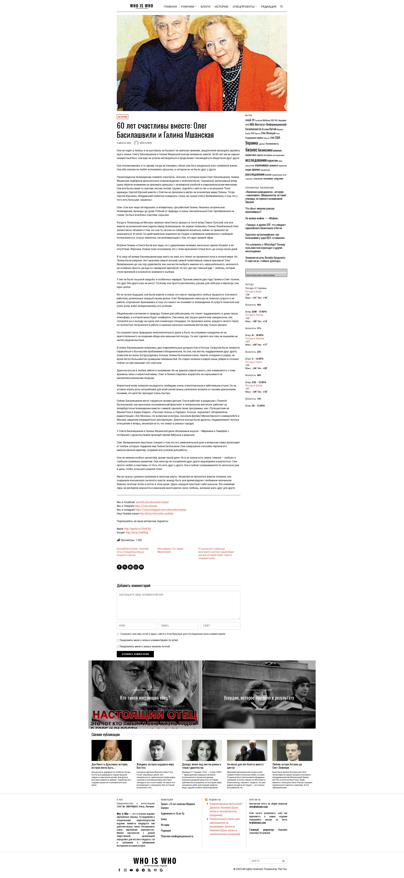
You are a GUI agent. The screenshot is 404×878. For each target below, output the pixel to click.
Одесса (258, 133)
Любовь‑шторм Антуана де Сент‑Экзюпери (287, 766)
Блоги (164, 819)
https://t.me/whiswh (146, 505)
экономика (268, 178)
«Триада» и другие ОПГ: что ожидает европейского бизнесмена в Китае (265, 226)
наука (248, 169)
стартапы (249, 178)
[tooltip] (119, 567)
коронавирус (262, 165)
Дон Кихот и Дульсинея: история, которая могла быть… (110, 766)
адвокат (261, 143)
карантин (272, 160)
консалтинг (249, 165)
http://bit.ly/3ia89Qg (137, 532)
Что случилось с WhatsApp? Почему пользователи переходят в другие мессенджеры (265, 248)
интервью (268, 155)
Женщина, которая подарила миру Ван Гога (155, 766)
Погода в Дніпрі (253, 385)
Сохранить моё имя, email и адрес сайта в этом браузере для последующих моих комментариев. (173, 634)
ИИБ (252, 124)
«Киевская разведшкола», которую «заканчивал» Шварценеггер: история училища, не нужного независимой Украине (265, 196)
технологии (257, 178)
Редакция (166, 830)
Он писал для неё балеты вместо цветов (245, 766)
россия (268, 174)
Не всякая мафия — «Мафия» (262, 218)
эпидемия (278, 178)
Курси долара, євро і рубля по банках (260, 275)
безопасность (272, 143)
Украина (251, 143)
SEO (272, 120)
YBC (276, 120)
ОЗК (252, 133)
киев (280, 160)
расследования (254, 174)
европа (260, 155)
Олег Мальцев (268, 133)
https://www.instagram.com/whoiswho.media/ (161, 509)
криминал (273, 165)
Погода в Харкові (254, 338)
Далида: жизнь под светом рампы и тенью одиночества (201, 766)
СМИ (272, 137)
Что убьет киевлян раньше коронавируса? (259, 210)
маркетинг (283, 165)
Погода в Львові (254, 315)
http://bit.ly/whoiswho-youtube (156, 513)
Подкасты (215, 799)
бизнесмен (265, 150)
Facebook (258, 120)
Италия (265, 129)
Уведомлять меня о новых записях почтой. (144, 646)
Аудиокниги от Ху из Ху (172, 813)
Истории (122, 116)
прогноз (256, 169)
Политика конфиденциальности (177, 836)
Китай (272, 129)
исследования (256, 160)
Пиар (277, 133)
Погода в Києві (253, 291)
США (277, 137)
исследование (278, 155)
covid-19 (249, 120)
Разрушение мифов (254, 137)
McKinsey (266, 120)
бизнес (251, 149)
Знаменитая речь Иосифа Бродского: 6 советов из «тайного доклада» (265, 259)
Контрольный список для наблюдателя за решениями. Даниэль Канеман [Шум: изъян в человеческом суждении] (225, 826)
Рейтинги (266, 138)
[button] (283, 861)
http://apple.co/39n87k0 (137, 528)
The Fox (282, 869)
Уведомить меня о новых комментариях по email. (148, 640)
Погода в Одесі (253, 362)
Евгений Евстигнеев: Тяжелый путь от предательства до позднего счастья (132, 551)
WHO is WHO (146, 143)
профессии (265, 169)
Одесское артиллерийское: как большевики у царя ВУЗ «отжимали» (265, 236)
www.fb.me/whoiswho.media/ (152, 502)
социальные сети (279, 174)
